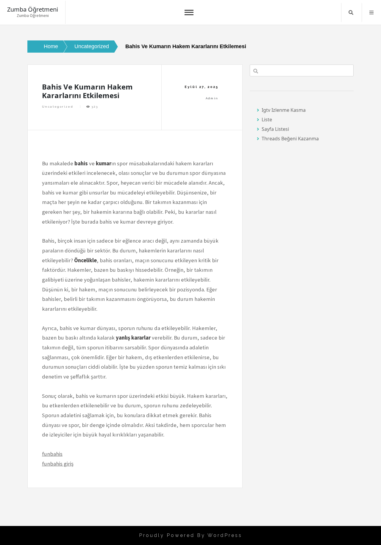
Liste (267, 119)
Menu (371, 12)
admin (212, 98)
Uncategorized (57, 106)
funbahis (52, 453)
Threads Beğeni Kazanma (290, 138)
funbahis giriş (58, 463)
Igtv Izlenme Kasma (284, 110)
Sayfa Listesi (275, 129)
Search (350, 12)
